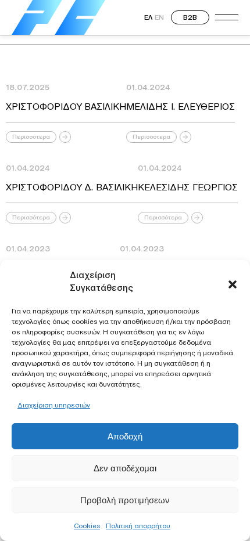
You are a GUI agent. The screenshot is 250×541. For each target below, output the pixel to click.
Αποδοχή (125, 436)
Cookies (87, 525)
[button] (232, 281)
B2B (190, 17)
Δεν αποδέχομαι (125, 468)
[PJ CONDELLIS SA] (58, 17)
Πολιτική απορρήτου (138, 525)
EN (159, 17)
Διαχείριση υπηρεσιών (53, 405)
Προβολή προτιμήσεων (125, 500)
